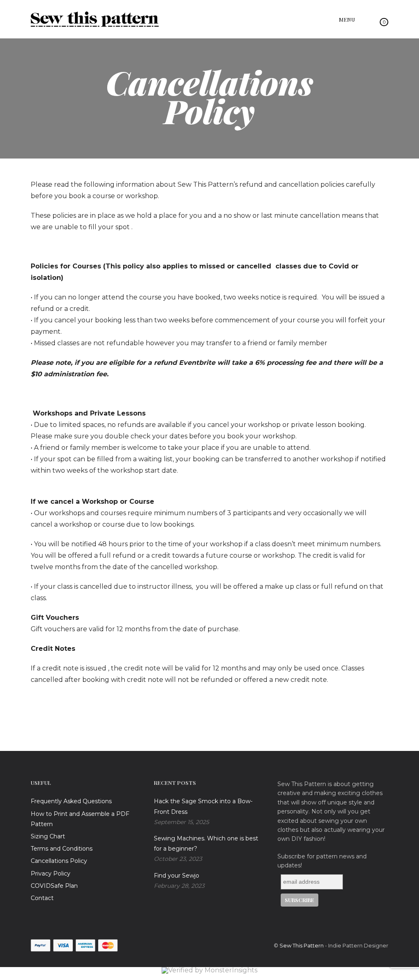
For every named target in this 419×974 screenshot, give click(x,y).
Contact (42, 898)
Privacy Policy (50, 873)
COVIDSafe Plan (54, 885)
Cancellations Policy (59, 861)
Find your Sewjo (176, 875)
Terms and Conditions (61, 848)
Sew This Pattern (301, 945)
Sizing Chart (48, 836)
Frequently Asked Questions (71, 801)
